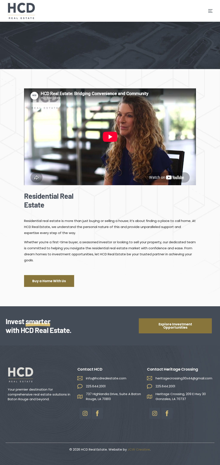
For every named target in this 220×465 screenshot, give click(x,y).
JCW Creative (139, 449)
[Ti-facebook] (97, 413)
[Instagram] (85, 413)
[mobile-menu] (203, 11)
